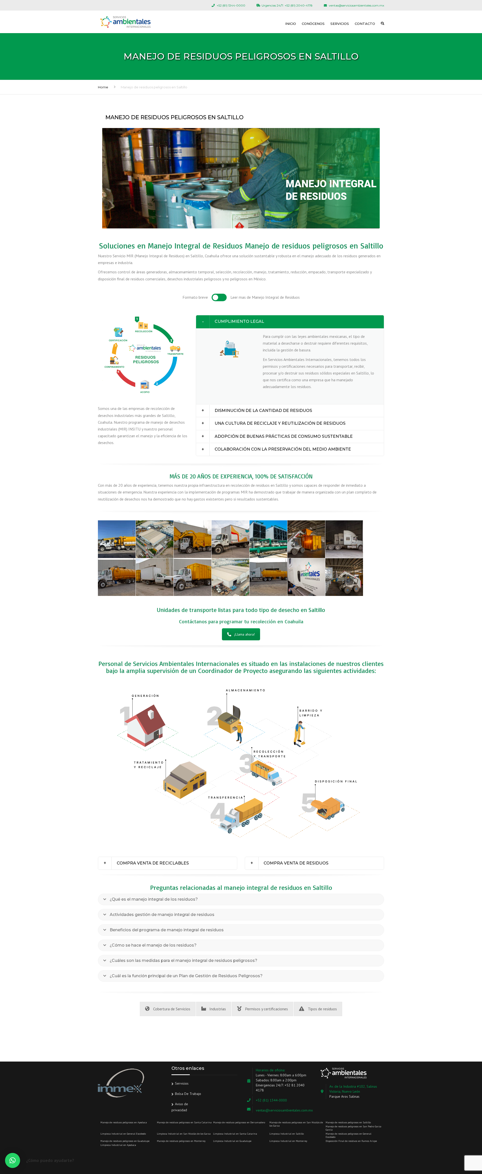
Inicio (290, 24)
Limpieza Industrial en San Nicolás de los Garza (184, 1133)
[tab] (290, 321)
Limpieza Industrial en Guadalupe (232, 1141)
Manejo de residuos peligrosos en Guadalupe (124, 1141)
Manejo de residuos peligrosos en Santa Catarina (184, 1122)
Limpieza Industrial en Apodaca (118, 1145)
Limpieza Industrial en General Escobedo (123, 1133)
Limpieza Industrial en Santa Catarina (235, 1133)
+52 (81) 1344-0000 (271, 1100)
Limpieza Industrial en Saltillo (286, 1133)
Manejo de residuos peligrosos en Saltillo (348, 1122)
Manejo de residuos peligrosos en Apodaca (123, 1122)
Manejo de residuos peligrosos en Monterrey (181, 1141)
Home (103, 87)
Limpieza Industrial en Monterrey (288, 1141)
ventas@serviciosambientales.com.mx (284, 1110)
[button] (290, 321)
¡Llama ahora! (244, 634)
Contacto (365, 24)
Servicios (339, 24)
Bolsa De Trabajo (188, 1093)
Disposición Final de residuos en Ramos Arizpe (351, 1141)
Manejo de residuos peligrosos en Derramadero (239, 1122)
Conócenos (313, 24)
